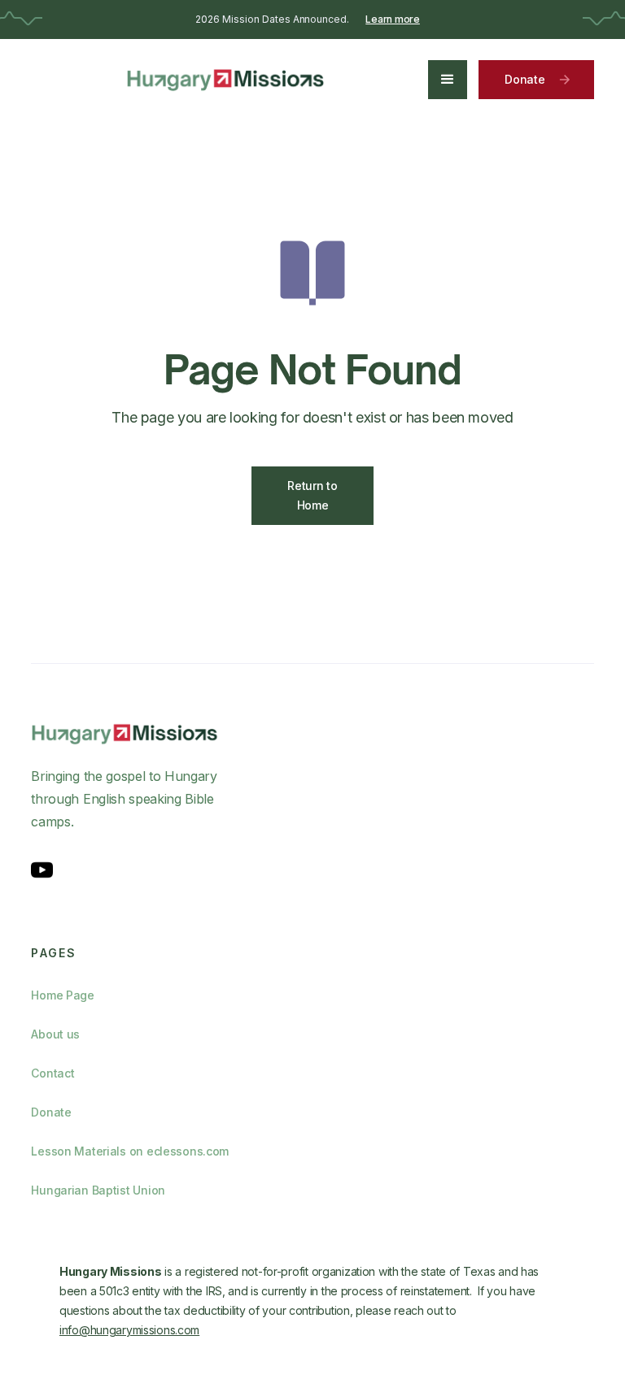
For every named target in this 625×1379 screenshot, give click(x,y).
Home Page (62, 995)
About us (55, 1034)
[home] (226, 79)
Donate (51, 1112)
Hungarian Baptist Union (98, 1190)
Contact (52, 1073)
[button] (447, 79)
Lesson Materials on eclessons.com (130, 1151)
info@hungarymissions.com (129, 1330)
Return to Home (312, 495)
